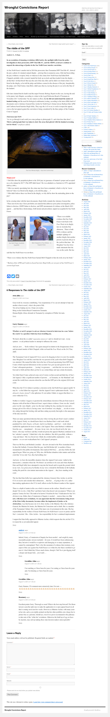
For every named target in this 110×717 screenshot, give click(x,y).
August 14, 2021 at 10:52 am (27, 533)
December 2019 (88, 352)
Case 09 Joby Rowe (89, 81)
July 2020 (86, 339)
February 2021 (87, 325)
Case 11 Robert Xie (89, 85)
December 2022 (88, 283)
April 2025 (86, 232)
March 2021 (87, 323)
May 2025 (86, 230)
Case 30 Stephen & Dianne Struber (92, 123)
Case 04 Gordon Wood (89, 71)
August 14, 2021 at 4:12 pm (21, 298)
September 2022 (88, 288)
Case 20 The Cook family (90, 102)
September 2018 (88, 381)
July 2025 (86, 227)
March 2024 (87, 256)
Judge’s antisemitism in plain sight (92, 151)
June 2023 (86, 271)
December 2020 (88, 329)
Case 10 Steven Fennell (89, 83)
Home (9, 37)
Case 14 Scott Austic (89, 91)
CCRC (85, 127)
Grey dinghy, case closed (15, 44)
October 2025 (87, 221)
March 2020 (87, 346)
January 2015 (87, 410)
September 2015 (88, 402)
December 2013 (88, 426)
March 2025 (87, 234)
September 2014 (88, 416)
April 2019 (86, 368)
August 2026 (87, 201)
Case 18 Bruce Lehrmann (90, 98)
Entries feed (87, 439)
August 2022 (87, 290)
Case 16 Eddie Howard (89, 94)
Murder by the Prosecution (39, 37)
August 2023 (87, 267)
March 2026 (87, 211)
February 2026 (87, 213)
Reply (14, 316)
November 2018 (88, 377)
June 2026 (86, 205)
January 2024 (87, 259)
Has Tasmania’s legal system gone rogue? (62, 44)
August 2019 (87, 360)
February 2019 (87, 371)
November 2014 (88, 414)
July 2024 (86, 248)
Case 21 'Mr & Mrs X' (89, 104)
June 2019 (86, 364)
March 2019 (87, 370)
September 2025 (88, 223)
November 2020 (88, 331)
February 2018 (87, 393)
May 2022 (86, 296)
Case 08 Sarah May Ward (90, 79)
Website (9, 681)
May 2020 (86, 342)
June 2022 (86, 294)
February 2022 (87, 302)
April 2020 (86, 344)
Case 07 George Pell (89, 77)
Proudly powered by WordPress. (92, 710)
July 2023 (86, 269)
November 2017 (88, 397)
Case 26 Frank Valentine (90, 116)
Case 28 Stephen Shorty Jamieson (92, 120)
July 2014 (86, 420)
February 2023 (87, 279)
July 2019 (86, 362)
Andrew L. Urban (18, 37)
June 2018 (86, 387)
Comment (10, 642)
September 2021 (88, 312)
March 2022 (87, 300)
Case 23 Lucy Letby (89, 108)
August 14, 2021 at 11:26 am (33, 564)
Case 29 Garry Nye (88, 122)
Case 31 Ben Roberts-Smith (91, 125)
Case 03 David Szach (89, 69)
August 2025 (87, 225)
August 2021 (87, 313)
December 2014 (88, 412)
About (27, 37)
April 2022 (86, 298)
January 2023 (87, 281)
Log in (85, 437)
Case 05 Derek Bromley (90, 73)
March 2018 (87, 391)
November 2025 (88, 219)
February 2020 (87, 348)
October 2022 (87, 286)
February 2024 (87, 257)
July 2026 (86, 203)
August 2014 (87, 418)
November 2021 (88, 308)
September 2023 (88, 265)
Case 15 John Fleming (89, 93)
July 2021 (86, 315)
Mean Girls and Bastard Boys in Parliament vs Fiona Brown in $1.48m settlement (93, 155)
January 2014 (87, 424)
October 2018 (87, 379)
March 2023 (87, 277)
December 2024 (88, 240)
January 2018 (87, 395)
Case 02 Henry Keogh (89, 67)
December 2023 (88, 261)
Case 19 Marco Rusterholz (90, 100)
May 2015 (86, 404)
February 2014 (87, 422)
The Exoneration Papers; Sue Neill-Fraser (62, 37)
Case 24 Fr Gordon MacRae (91, 110)
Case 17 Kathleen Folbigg (90, 96)
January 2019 (87, 373)
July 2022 (86, 292)
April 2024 (86, 254)
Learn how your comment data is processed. (48, 702)
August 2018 (87, 383)
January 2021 (87, 327)
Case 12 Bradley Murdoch (90, 87)
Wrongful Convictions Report (27, 7)
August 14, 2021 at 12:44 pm (27, 600)
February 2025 (87, 236)
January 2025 (87, 238)
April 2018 (86, 389)
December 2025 (88, 217)
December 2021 (88, 306)
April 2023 (86, 275)
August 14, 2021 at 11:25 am (27, 582)
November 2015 (88, 400)
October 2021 (87, 310)
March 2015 (87, 406)
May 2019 (86, 366)
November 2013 (88, 428)
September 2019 (88, 358)
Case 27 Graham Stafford (90, 118)
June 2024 (86, 250)
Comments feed (88, 441)
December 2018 (88, 375)
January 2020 (87, 350)
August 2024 (87, 246)
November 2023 (88, 263)
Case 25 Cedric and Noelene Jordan (93, 112)
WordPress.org (87, 443)
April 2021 (86, 321)
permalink (48, 281)
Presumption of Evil (84, 37)
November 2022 (88, 284)
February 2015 (87, 408)
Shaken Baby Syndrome (90, 135)
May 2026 (86, 207)
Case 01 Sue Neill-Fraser (28, 281)
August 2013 (87, 431)
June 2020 (86, 341)
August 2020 (87, 337)
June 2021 (86, 317)
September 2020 (88, 335)
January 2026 (87, 215)
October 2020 (87, 333)
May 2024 (86, 252)
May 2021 (86, 319)
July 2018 (86, 385)
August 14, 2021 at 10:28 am (21, 326)
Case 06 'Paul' (87, 75)
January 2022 (87, 304)
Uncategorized (87, 137)
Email (9, 674)
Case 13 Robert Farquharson (91, 89)
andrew (26, 51)
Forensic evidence (88, 129)
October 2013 (87, 429)
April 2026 (86, 209)
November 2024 (88, 242)
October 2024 (87, 244)
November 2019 (88, 354)
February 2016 (87, 399)
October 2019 (87, 356)
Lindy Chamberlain (88, 133)
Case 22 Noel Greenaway (90, 106)
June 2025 (86, 228)
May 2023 (86, 273)
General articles (87, 131)
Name (9, 667)
